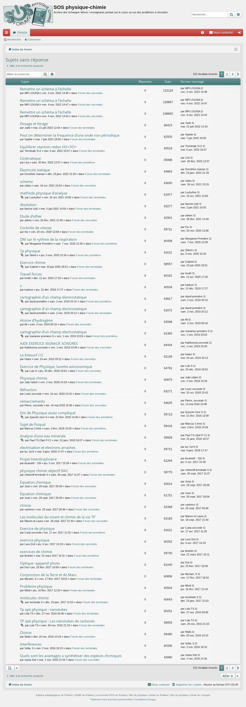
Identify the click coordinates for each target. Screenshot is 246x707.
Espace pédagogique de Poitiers (54, 695)
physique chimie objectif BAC (44, 470)
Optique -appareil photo (40, 563)
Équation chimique (35, 482)
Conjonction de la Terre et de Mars (48, 574)
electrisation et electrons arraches (47, 447)
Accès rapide (7, 33)
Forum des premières (82, 162)
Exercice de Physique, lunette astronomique (56, 366)
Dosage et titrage (34, 123)
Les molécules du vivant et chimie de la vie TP (57, 516)
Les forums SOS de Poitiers (111, 695)
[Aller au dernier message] (202, 88)
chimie (25, 505)
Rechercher (14, 39)
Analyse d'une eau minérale (43, 436)
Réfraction (28, 389)
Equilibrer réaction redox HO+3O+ (48, 146)
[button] (238, 74)
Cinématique (30, 158)
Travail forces (31, 274)
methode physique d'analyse (43, 193)
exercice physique (34, 540)
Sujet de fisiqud (32, 424)
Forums (22, 32)
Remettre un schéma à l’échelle (45, 89)
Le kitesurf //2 (31, 355)
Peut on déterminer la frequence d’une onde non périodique (69, 135)
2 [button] (227, 74)
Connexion (34, 39)
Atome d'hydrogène (36, 320)
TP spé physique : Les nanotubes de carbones (57, 621)
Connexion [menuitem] (240, 33)
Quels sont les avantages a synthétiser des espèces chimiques (71, 655)
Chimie (25, 632)
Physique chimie (33, 378)
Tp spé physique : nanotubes (43, 609)
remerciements (32, 401)
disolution (28, 204)
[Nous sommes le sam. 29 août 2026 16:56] (235, 49)
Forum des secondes (90, 93)
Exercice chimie (32, 262)
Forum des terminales (82, 127)
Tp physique (30, 250)
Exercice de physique (37, 528)
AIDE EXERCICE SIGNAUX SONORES (49, 343)
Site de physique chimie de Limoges (190, 695)
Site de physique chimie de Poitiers (148, 695)
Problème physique (36, 586)
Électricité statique (35, 169)
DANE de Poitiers (84, 695)
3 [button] (233, 74)
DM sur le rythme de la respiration (48, 239)
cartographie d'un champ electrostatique (53, 331)
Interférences (31, 644)
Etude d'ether (31, 216)
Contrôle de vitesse (35, 227)
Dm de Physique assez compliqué (47, 412)
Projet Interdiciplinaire (38, 459)
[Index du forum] (28, 14)
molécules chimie (34, 597)
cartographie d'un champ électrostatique (53, 297)
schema (26, 181)
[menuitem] (202, 32)
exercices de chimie (36, 551)
